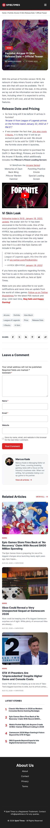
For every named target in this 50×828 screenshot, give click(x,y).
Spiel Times (20, 821)
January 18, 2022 (34, 265)
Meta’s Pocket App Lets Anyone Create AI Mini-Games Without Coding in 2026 (26, 725)
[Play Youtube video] (25, 195)
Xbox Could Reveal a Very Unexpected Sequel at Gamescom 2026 (23, 611)
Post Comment (12, 446)
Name (5, 401)
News (4, 538)
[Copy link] (45, 337)
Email (5, 413)
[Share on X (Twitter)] (19, 337)
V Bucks (7, 325)
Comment (7, 373)
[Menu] (45, 5)
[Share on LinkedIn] (25, 337)
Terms (25, 786)
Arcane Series (32, 165)
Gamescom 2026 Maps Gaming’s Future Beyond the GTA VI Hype (26, 733)
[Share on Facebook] (12, 337)
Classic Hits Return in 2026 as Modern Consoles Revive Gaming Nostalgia (25, 709)
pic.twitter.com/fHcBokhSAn (23, 260)
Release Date (37, 320)
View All (40, 497)
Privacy (25, 781)
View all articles (22, 480)
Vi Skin (17, 325)
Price (26, 320)
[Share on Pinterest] (32, 337)
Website (5, 425)
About (25, 771)
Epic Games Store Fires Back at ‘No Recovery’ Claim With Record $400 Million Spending (24, 545)
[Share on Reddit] (38, 337)
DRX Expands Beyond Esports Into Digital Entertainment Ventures (24, 741)
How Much (28, 315)
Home (4, 13)
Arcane (6, 315)
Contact (25, 776)
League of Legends (12, 320)
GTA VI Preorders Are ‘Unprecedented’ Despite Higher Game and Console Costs (22, 676)
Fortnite (17, 315)
